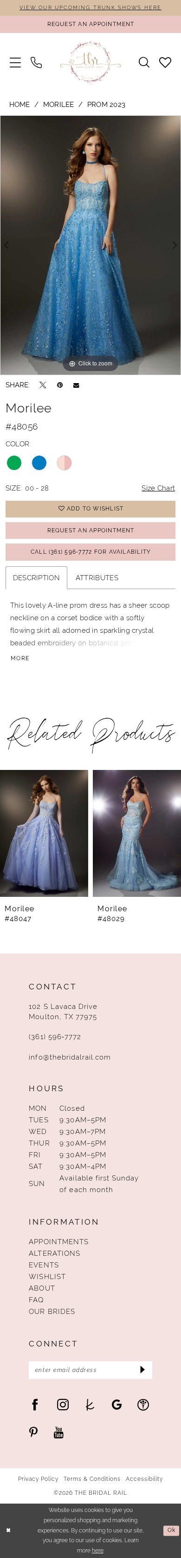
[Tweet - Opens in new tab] (43, 385)
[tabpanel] (90, 245)
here (97, 1550)
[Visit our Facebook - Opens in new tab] (35, 1404)
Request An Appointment (91, 530)
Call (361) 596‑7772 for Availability (91, 551)
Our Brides (52, 1311)
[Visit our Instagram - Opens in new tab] (63, 1404)
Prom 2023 (106, 104)
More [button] (20, 658)
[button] (15, 62)
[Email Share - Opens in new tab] (76, 385)
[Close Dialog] (8, 1530)
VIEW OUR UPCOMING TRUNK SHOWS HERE (90, 7)
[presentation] (44, 833)
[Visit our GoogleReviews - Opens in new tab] (116, 1404)
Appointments (58, 1242)
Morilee (58, 104)
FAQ (36, 1300)
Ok (171, 1530)
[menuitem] (15, 62)
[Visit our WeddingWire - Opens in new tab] (143, 1404)
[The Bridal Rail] (90, 63)
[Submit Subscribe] (142, 1369)
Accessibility (144, 1479)
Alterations (54, 1253)
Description (36, 578)
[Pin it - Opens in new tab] (60, 385)
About (42, 1288)
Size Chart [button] (158, 488)
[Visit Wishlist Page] (165, 63)
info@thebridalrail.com (70, 1057)
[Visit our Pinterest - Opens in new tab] (33, 1432)
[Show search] (144, 62)
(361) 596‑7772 (55, 1037)
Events (43, 1265)
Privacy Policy (38, 1479)
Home (19, 104)
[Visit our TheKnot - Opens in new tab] (90, 1404)
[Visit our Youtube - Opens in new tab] (58, 1432)
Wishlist (47, 1276)
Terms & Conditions (92, 1479)
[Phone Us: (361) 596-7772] (36, 62)
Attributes (97, 578)
